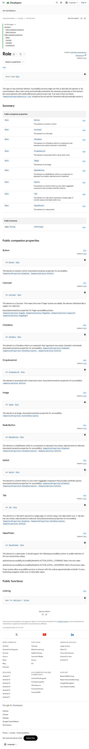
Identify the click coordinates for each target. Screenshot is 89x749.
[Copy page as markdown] (21, 54)
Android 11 (6, 697)
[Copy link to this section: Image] (11, 393)
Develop (20, 18)
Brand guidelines (23, 733)
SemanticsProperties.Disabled (16, 274)
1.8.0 (84, 286)
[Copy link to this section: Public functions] (25, 581)
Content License (62, 621)
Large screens (65, 646)
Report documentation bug (69, 680)
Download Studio (37, 689)
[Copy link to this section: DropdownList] (19, 360)
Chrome (5, 715)
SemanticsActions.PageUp (14, 313)
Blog (4, 663)
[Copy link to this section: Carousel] (14, 283)
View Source (80, 55)
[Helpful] (81, 18)
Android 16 (6, 680)
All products (7, 725)
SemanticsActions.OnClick (42, 274)
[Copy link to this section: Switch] (11, 460)
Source (5, 656)
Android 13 (6, 690)
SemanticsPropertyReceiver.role (17, 97)
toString (38, 227)
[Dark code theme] (85, 74)
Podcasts (6, 667)
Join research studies (67, 687)
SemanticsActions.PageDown (38, 313)
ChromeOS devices (67, 653)
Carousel (37, 130)
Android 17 (6, 676)
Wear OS (63, 649)
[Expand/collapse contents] (15, 24)
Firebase (6, 718)
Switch (37, 182)
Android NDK (35, 692)
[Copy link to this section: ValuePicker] (16, 533)
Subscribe (30, 738)
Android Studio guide (38, 678)
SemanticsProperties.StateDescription (20, 351)
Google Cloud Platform (11, 721)
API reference (9, 11)
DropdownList (39, 151)
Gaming (34, 646)
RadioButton (39, 170)
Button (37, 120)
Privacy (33, 660)
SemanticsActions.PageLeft (63, 313)
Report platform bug (67, 676)
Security (5, 653)
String (12, 227)
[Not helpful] (84, 18)
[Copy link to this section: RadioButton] (17, 425)
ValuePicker (39, 206)
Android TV (64, 660)
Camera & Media (37, 656)
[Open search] (57, 2)
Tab (35, 194)
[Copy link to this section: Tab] (8, 495)
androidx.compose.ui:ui (78, 52)
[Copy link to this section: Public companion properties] (42, 241)
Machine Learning (37, 649)
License (12, 733)
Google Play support (67, 683)
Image (36, 161)
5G (32, 663)
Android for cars (66, 656)
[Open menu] (3, 2)
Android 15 (6, 683)
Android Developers (9, 18)
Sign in (83, 3)
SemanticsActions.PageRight (15, 316)
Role (17, 76)
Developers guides (37, 682)
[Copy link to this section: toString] (13, 591)
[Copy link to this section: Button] (11, 250)
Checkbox (38, 139)
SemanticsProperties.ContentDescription (21, 416)
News (4, 660)
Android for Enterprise (10, 649)
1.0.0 (84, 58)
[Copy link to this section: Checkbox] (15, 325)
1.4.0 (84, 363)
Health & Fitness (36, 653)
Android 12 (6, 694)
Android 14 (6, 687)
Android (5, 646)
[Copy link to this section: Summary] (16, 106)
